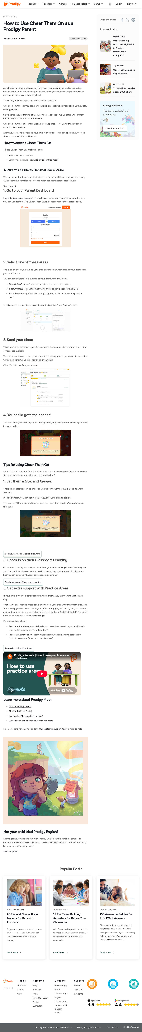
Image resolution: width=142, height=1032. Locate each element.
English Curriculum (38, 1004)
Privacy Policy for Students (89, 1027)
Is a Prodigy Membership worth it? (26, 716)
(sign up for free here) (47, 160)
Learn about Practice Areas (18, 648)
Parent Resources (78, 38)
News (19, 994)
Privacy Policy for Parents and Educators (54, 1027)
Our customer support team (53, 729)
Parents (78, 985)
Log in (119, 3)
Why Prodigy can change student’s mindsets (31, 720)
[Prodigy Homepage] (8, 981)
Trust (35, 994)
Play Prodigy (61, 985)
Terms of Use (112, 1027)
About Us (21, 985)
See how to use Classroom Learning (23, 582)
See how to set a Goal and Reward (22, 553)
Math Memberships (61, 991)
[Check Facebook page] (4, 988)
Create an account (115, 128)
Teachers (78, 989)
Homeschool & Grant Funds (61, 1009)
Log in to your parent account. (18, 198)
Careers (20, 989)
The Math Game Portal (20, 711)
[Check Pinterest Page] (12, 988)
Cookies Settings (131, 1027)
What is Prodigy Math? (20, 706)
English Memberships (61, 999)
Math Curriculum (40, 998)
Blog (35, 985)
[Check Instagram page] (9, 988)
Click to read (9, 186)
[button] (33, 4)
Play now (131, 3)
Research (37, 989)
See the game (10, 851)
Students (78, 994)
